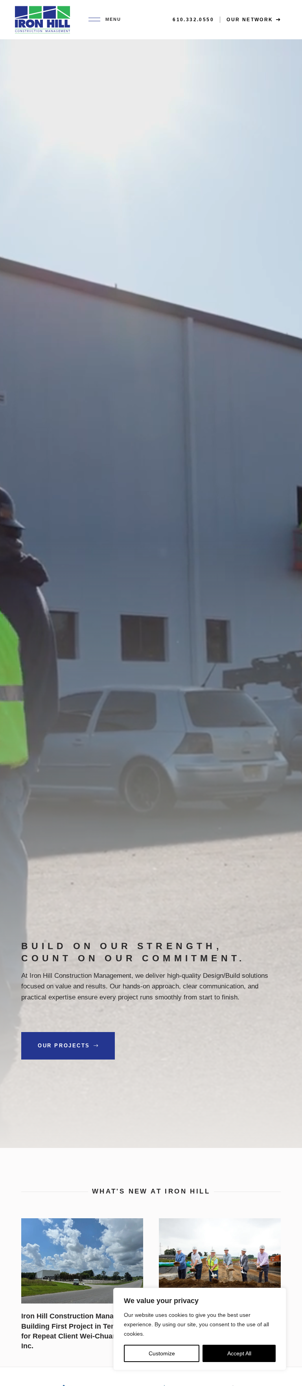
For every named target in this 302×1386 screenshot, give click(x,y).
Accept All (239, 1353)
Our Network (250, 19)
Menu (113, 19)
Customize (162, 1353)
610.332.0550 (193, 19)
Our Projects (65, 1046)
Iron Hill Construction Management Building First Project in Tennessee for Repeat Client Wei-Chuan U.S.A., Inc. (77, 1228)
